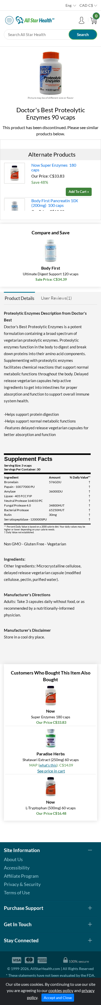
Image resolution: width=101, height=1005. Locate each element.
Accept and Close (58, 997)
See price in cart (51, 770)
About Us (13, 859)
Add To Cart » (79, 191)
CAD (86, 5)
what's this (47, 765)
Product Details (19, 298)
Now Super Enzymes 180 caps (53, 167)
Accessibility (17, 867)
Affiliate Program (21, 876)
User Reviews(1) (56, 298)
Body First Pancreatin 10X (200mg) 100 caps (54, 203)
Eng (68, 5)
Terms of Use (17, 892)
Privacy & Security (22, 884)
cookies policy (60, 990)
